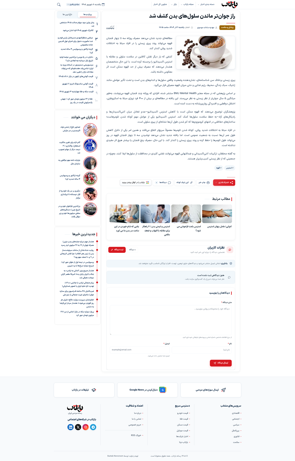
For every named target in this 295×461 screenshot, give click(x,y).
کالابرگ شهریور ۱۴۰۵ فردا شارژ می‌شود (78, 30)
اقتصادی (235, 413)
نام (230, 343)
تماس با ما (136, 419)
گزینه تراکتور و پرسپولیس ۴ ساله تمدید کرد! (77, 51)
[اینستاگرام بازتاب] (86, 427)
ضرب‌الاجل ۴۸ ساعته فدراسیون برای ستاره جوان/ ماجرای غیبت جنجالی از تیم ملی (77, 293)
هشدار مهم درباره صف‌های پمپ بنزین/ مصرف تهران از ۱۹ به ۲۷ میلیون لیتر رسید (77, 243)
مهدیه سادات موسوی (205, 27)
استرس (229, 168)
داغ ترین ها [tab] (67, 14)
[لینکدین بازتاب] (70, 427)
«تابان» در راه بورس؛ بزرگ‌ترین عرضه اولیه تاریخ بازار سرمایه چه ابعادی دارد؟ (76, 59)
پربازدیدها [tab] (87, 14)
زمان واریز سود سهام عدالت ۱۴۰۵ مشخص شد (77, 24)
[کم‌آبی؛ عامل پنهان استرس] (217, 213)
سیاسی (236, 424)
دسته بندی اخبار (207, 4)
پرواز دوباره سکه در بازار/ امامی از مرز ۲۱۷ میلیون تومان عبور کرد (77, 313)
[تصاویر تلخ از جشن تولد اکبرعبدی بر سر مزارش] (90, 130)
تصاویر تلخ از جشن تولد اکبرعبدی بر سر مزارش (70, 129)
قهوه (218, 168)
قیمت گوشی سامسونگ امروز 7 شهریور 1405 (77, 85)
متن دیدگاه (226, 302)
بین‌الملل (235, 430)
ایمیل (167, 343)
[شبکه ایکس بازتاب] (78, 427)
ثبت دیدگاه (118, 249)
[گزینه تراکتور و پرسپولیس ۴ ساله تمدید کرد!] (90, 178)
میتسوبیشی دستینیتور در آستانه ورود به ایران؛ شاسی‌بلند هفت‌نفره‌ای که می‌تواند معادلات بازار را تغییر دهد (76, 69)
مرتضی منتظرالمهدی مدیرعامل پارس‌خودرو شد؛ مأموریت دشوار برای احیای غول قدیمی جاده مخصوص (75, 42)
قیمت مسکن (182, 424)
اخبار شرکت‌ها (182, 436)
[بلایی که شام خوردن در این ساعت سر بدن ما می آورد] (124, 213)
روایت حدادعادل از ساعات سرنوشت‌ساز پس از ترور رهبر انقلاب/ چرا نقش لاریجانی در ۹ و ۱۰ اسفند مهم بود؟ (77, 254)
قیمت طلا (184, 419)
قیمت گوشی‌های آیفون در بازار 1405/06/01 (76, 76)
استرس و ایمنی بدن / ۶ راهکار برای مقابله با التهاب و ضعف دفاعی (156, 231)
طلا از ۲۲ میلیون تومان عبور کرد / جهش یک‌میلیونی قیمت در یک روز (76, 101)
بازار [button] (175, 4)
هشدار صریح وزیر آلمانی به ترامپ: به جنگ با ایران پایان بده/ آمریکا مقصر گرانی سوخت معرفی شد (77, 274)
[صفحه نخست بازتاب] (75, 408)
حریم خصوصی (134, 424)
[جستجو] (59, 4)
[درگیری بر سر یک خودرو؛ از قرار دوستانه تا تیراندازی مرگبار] (90, 194)
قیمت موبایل (182, 430)
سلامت (236, 442)
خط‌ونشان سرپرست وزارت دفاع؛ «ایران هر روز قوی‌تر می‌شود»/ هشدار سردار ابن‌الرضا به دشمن (77, 303)
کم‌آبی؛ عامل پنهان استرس (219, 226)
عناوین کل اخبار (160, 4)
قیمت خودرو (182, 413)
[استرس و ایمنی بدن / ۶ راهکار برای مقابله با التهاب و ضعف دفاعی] (155, 213)
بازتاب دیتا (183, 442)
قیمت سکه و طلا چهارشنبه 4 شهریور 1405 (76, 91)
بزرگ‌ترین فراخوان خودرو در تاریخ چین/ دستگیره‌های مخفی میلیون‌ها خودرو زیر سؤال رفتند (69, 211)
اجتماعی (235, 419)
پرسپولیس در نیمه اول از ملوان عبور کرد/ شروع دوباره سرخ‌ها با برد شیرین (77, 264)
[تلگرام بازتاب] (93, 427)
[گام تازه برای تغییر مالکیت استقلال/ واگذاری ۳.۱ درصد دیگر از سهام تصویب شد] (90, 147)
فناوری (236, 436)
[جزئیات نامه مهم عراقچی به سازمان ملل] (90, 163)
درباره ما (137, 413)
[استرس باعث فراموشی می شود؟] (186, 213)
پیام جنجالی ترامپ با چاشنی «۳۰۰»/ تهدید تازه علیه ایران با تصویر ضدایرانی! (78, 284)
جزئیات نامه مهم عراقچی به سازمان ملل (69, 162)
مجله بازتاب (188, 4)
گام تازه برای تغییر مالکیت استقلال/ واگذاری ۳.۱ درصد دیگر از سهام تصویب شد (69, 147)
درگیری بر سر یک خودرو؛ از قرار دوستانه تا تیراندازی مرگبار (69, 194)
